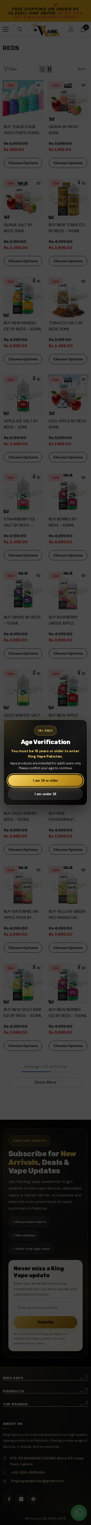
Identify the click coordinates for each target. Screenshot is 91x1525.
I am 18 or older (45, 780)
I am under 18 (45, 794)
